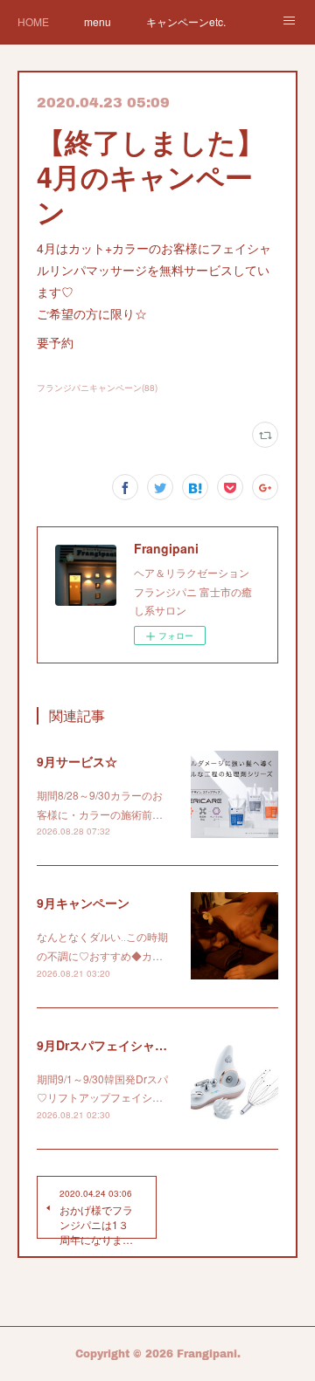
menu (97, 21)
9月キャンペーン (83, 902)
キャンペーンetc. (186, 21)
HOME (33, 21)
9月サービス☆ (77, 761)
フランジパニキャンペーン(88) (97, 387)
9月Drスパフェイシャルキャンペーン (139, 1045)
